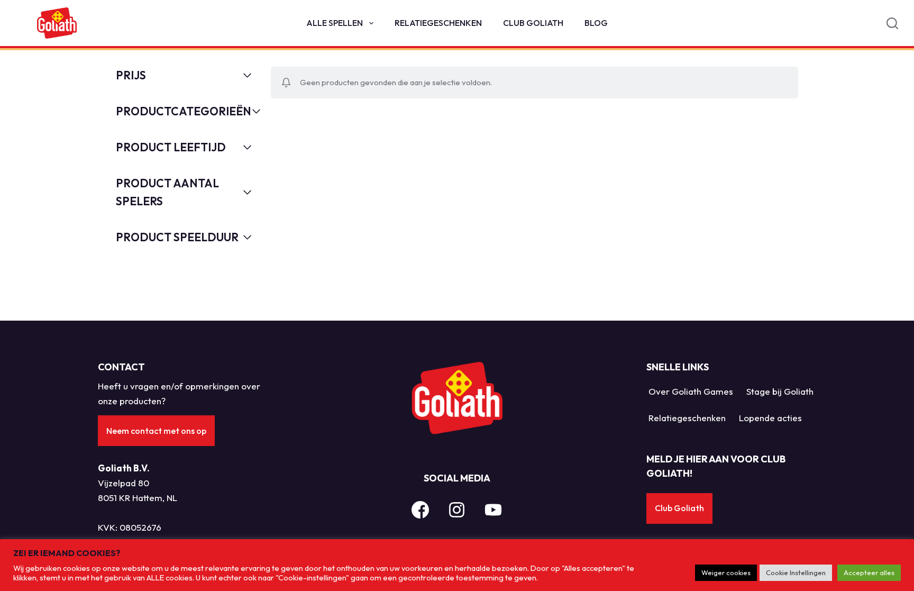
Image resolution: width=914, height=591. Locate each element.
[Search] (892, 23)
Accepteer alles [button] (869, 572)
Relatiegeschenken (438, 22)
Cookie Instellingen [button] (796, 572)
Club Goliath (533, 22)
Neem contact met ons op (156, 430)
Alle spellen (334, 22)
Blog (596, 22)
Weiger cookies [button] (726, 572)
